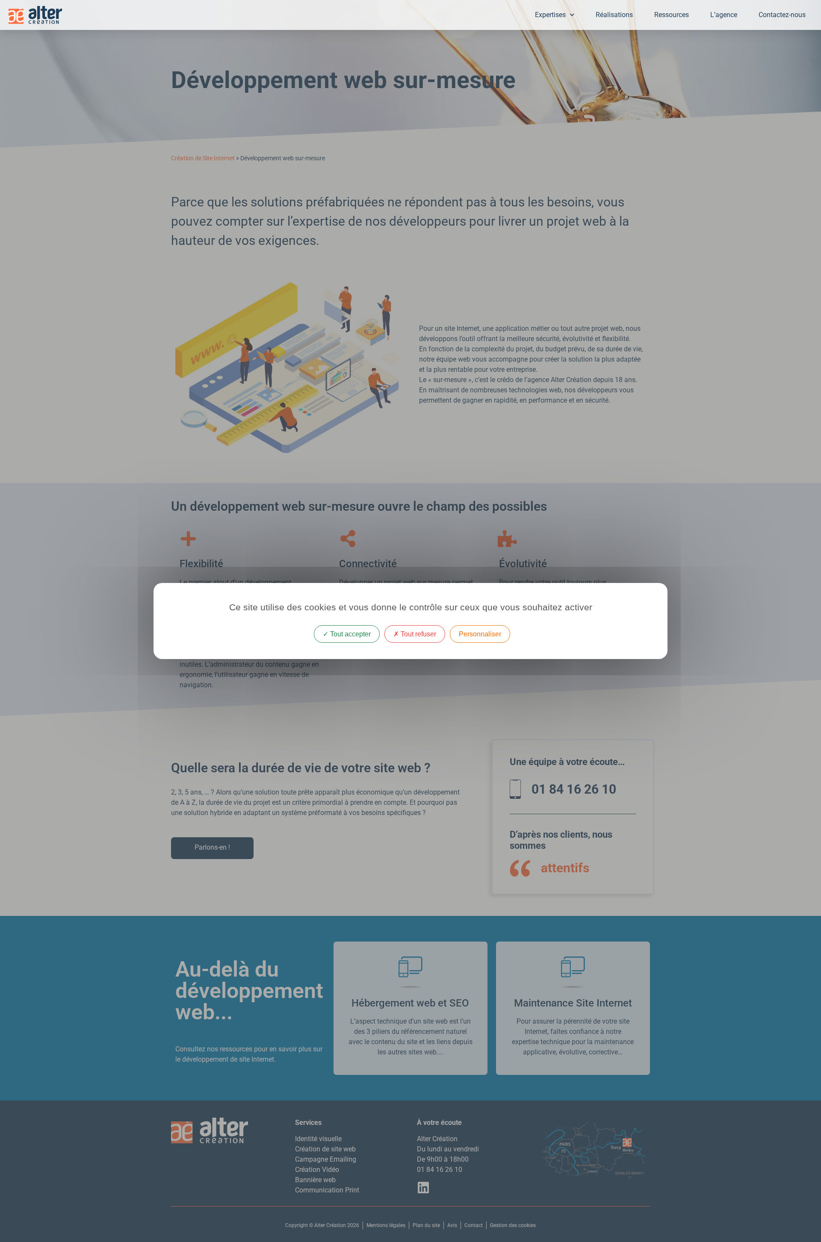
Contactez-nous (782, 15)
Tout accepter (349, 634)
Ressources (671, 15)
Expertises (550, 15)
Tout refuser (417, 634)
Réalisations (614, 15)
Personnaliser (480, 634)
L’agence (723, 15)
